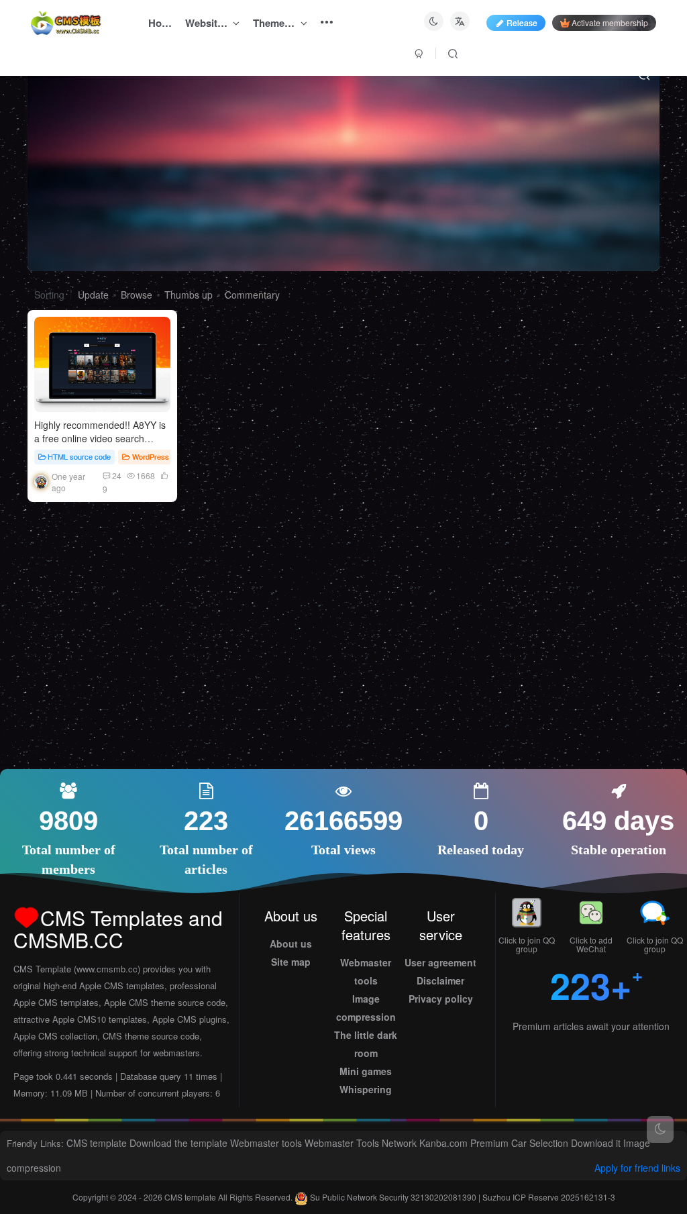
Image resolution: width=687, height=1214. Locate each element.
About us (291, 943)
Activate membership (610, 22)
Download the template (178, 1143)
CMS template (96, 1143)
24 (116, 475)
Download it (596, 1143)
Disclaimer (440, 980)
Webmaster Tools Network (361, 1143)
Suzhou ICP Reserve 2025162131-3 (548, 1197)
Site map (291, 961)
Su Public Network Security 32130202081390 (393, 1197)
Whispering (365, 1089)
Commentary (252, 294)
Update (93, 294)
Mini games (365, 1071)
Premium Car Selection (519, 1143)
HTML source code (79, 456)
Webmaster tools (266, 1143)
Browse (136, 294)
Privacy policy (441, 998)
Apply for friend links (637, 1167)
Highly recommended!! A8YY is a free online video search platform (100, 438)
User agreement (440, 962)
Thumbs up (188, 294)
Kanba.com (443, 1143)
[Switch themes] (660, 1129)
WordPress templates (167, 456)
